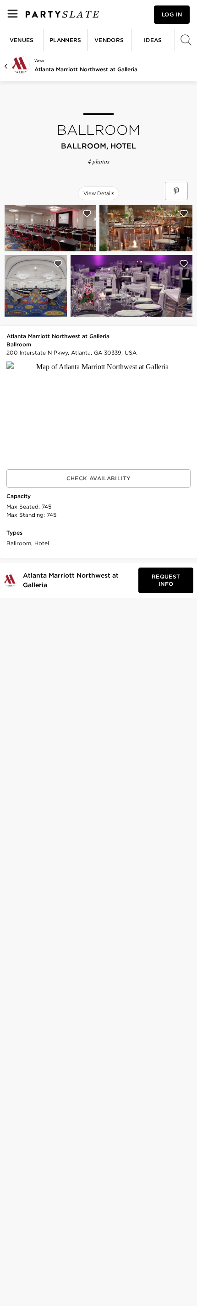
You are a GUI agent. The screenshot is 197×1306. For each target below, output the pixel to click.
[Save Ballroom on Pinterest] (176, 191)
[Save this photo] (87, 213)
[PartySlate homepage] (62, 14)
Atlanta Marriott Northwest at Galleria (85, 69)
